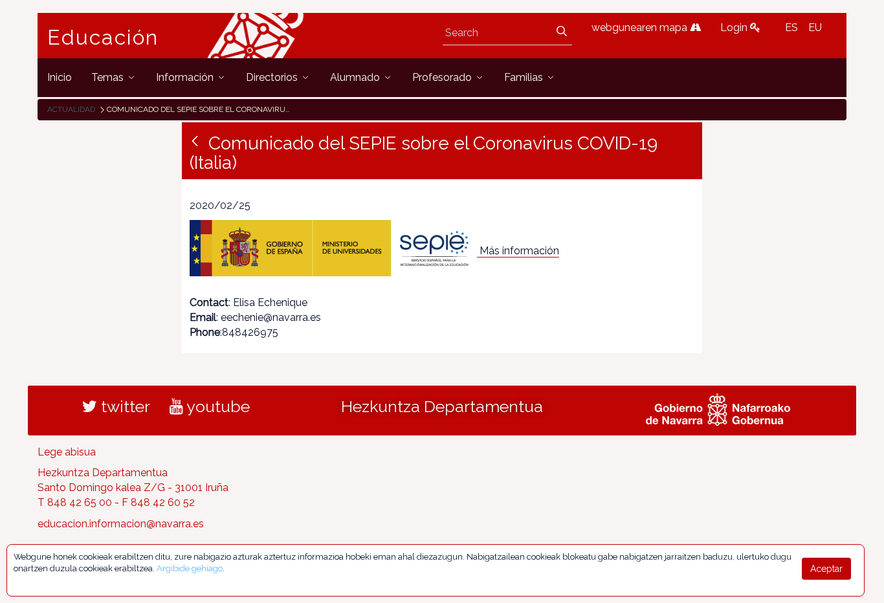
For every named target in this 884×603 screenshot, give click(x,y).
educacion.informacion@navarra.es (121, 524)
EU (815, 27)
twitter (123, 406)
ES (791, 27)
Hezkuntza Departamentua (442, 406)
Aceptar (826, 569)
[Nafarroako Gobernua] (718, 407)
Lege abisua (67, 452)
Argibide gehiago (190, 568)
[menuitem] (60, 77)
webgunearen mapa (640, 27)
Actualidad (71, 109)
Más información (519, 251)
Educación (103, 37)
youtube (216, 406)
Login (735, 27)
